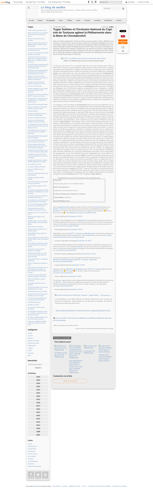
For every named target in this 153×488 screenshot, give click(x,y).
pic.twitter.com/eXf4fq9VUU (63, 286)
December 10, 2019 (75, 216)
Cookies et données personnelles (99, 486)
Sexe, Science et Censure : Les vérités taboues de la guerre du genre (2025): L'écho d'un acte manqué (38, 270)
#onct (62, 237)
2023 (38, 386)
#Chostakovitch (73, 318)
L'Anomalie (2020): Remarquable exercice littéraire (37, 136)
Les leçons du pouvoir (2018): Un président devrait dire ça (38, 196)
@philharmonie (64, 207)
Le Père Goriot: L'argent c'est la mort (37, 186)
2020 (38, 396)
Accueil (31, 20)
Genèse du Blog (32, 111)
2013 (38, 419)
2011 (38, 425)
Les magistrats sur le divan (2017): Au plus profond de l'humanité (38, 200)
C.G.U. (84, 486)
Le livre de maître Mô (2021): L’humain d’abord (38, 174)
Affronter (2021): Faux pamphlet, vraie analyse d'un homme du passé (38, 34)
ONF (29, 355)
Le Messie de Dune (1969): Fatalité (36, 178)
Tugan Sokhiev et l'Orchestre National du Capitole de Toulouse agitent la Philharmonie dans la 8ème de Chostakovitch (83, 32)
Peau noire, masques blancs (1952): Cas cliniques (36, 250)
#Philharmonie (85, 318)
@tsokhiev (56, 211)
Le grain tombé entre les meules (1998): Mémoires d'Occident (37, 161)
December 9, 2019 (75, 229)
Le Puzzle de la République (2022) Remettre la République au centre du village (38, 191)
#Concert (58, 318)
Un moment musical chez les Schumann (36, 308)
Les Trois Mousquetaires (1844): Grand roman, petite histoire (38, 205)
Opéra (78, 20)
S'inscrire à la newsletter (62, 338)
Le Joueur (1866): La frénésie (36, 167)
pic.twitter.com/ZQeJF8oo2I (74, 237)
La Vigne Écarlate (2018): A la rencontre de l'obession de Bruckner (38, 151)
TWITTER (38, 477)
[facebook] (88, 2)
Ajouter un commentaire (70, 381)
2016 (38, 409)
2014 (38, 415)
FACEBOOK (30, 477)
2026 (38, 377)
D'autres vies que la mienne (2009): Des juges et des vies (36, 82)
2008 (38, 431)
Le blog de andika (53, 7)
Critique (30, 348)
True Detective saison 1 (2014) (37, 291)
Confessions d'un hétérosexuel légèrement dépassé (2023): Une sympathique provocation (38, 71)
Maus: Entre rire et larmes (35, 226)
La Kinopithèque (33, 461)
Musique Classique (33, 340)
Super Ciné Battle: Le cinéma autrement (36, 279)
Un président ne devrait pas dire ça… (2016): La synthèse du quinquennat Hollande (38, 313)
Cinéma (40, 20)
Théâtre (69, 20)
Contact (118, 20)
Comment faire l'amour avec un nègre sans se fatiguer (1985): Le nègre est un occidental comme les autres (37, 59)
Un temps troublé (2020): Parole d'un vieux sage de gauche (38, 318)
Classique (31, 353)
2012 (38, 422)
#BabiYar (73, 213)
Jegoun (30, 444)
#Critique (56, 320)
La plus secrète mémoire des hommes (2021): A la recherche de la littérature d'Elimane (37, 145)
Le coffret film (32, 449)
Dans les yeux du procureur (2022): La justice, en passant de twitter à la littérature (37, 77)
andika (36, 486)
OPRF (30, 350)
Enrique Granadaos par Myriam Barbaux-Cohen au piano (37, 107)
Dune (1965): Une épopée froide (37, 104)
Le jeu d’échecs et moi (34, 164)
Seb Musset (31, 451)
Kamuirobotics (32, 446)
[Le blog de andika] (33, 11)
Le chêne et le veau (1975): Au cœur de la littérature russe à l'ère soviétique (38, 155)
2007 (38, 435)
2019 (38, 399)
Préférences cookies (120, 486)
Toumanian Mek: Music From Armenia (36, 284)
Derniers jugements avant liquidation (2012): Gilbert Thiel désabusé (38, 90)
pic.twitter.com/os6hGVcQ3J (63, 273)
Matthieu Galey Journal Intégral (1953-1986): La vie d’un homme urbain (38, 222)
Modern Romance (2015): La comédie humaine (38, 230)
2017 (38, 406)
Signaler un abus (75, 486)
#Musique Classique (104, 318)
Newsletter (108, 20)
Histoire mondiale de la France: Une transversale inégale (37, 114)
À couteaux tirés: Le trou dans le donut (67, 325)
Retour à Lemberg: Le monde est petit (37, 264)
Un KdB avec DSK (33, 305)
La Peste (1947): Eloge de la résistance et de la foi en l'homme (38, 141)
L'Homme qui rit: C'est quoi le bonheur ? (38, 213)
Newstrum (31, 464)
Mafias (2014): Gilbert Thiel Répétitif (36, 217)
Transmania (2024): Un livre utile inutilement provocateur (38, 288)
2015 (38, 412)
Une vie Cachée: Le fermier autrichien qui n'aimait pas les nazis (93, 328)
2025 (38, 380)
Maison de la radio (33, 343)
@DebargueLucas (69, 259)
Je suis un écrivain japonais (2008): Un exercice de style (36, 121)
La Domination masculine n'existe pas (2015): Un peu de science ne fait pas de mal (38, 125)
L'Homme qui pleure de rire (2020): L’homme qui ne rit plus (37, 209)
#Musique (93, 318)
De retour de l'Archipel (35, 86)
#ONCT (65, 318)
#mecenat (56, 237)
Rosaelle (30, 459)
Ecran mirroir (32, 456)
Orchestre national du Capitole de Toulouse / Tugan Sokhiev (106, 295)
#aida (109, 235)
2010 (38, 428)
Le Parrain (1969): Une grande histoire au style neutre (38, 182)
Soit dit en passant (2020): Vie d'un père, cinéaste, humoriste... (37, 275)
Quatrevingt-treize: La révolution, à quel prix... (38, 260)
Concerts (87, 20)
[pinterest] (95, 2)
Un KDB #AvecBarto (34, 302)
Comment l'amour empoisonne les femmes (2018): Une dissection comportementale (38, 66)
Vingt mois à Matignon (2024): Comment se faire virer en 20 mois (37, 323)
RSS (45, 477)
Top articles (56, 486)
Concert (30, 335)
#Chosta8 (97, 207)
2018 (38, 402)
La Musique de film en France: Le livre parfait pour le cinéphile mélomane (37, 131)
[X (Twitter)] (92, 2)
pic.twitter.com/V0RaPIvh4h (86, 213)
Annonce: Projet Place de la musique (36, 39)
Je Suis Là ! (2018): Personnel (37, 117)
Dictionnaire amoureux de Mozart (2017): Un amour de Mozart (38, 95)
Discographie (50, 20)
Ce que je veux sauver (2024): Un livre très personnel (38, 49)
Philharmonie (32, 345)
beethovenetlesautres (34, 466)
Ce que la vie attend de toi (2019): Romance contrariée (38, 53)
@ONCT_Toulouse (59, 209)
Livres (61, 20)
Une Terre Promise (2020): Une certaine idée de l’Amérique (37, 299)
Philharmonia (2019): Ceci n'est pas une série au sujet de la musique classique (37, 254)
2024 (38, 383)
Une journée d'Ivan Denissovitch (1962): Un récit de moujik (37, 294)
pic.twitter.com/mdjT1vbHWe (68, 226)
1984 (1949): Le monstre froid (37, 30)
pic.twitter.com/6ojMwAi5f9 (66, 250)
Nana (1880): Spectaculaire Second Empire (37, 234)
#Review (63, 320)
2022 (38, 390)
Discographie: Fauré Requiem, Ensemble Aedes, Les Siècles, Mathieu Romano (38, 100)
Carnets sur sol (32, 454)
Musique (30, 338)
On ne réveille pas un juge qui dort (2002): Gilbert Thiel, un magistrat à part (38, 239)
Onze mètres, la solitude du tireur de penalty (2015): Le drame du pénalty (38, 244)
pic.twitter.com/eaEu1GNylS (63, 261)
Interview (97, 20)
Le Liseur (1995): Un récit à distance (36, 170)
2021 (38, 393)
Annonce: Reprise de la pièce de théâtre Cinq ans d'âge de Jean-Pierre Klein (37, 44)
